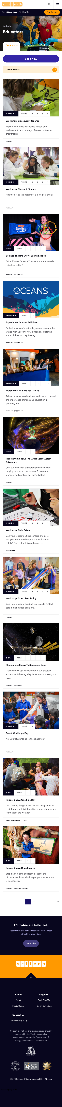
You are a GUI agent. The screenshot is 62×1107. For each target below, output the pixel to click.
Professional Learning (47, 46)
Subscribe (31, 943)
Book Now (31, 58)
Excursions (11, 45)
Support (43, 994)
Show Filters (12, 69)
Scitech (7, 26)
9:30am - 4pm (11, 12)
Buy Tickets (52, 12)
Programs (29, 45)
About (18, 994)
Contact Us (18, 1015)
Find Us (25, 12)
